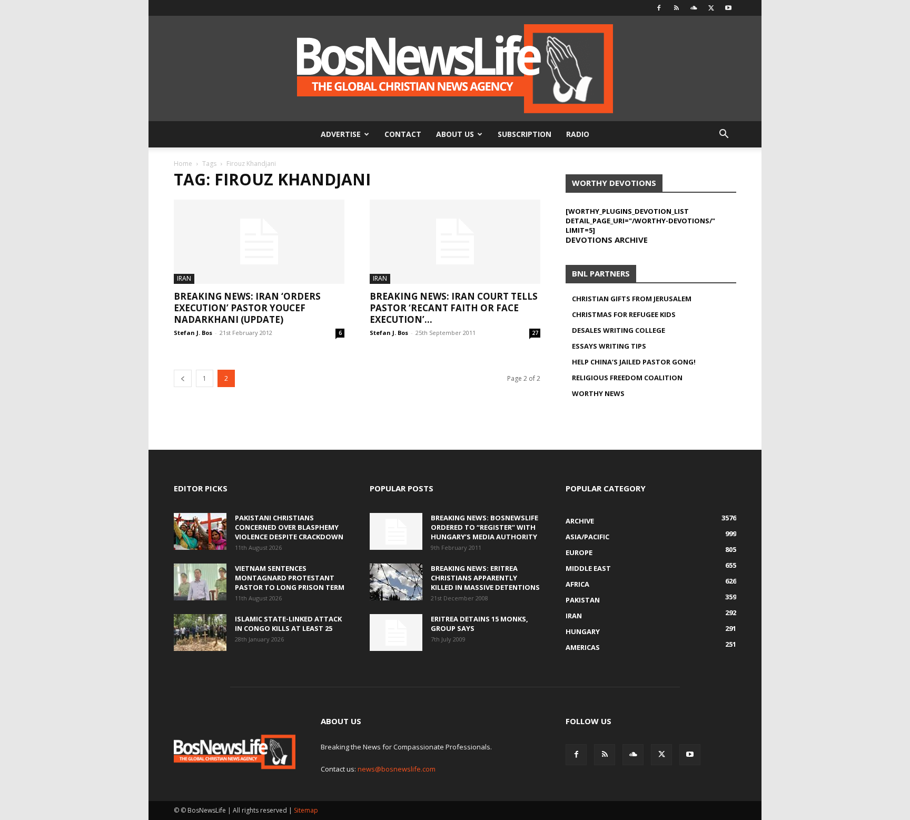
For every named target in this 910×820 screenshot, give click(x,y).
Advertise (341, 134)
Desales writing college (618, 330)
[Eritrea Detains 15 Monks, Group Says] (396, 632)
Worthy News (598, 393)
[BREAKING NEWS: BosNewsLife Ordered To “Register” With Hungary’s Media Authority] (396, 531)
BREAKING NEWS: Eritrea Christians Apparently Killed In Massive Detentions (485, 578)
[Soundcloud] (693, 8)
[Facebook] (659, 8)
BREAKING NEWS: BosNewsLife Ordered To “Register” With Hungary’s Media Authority (484, 527)
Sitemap (306, 810)
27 (535, 333)
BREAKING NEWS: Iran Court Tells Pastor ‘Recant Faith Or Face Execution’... (454, 307)
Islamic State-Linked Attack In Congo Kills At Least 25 (288, 623)
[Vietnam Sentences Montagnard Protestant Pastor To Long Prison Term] (200, 582)
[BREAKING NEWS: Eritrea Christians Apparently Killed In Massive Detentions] (396, 582)
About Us (455, 134)
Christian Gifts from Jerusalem (631, 298)
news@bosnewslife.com (397, 769)
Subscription (524, 134)
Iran (184, 278)
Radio (577, 134)
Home (183, 163)
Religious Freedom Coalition (627, 377)
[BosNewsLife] (455, 68)
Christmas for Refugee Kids (624, 314)
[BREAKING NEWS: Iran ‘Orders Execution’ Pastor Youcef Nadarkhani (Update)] (259, 242)
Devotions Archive (607, 239)
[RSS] (676, 8)
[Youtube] (728, 8)
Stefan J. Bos (193, 333)
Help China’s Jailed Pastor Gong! (634, 362)
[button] (723, 135)
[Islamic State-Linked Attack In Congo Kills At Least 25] (200, 632)
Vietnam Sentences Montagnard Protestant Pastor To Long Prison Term (289, 578)
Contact (402, 134)
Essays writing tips (609, 346)
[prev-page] (183, 378)
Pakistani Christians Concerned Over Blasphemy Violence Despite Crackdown (289, 527)
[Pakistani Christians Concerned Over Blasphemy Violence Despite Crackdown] (200, 531)
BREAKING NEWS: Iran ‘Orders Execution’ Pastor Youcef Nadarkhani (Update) (247, 307)
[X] (711, 8)
